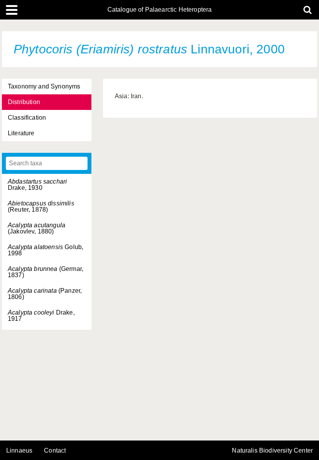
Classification (27, 117)
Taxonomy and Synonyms (44, 86)
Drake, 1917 (41, 315)
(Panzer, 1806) (45, 293)
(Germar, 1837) (45, 271)
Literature (21, 133)
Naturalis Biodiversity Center (272, 451)
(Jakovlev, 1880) (36, 228)
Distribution (24, 102)
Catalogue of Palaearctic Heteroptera (159, 10)
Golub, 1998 (45, 250)
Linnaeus (19, 451)
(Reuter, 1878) (41, 206)
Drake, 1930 (37, 184)
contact (55, 450)
